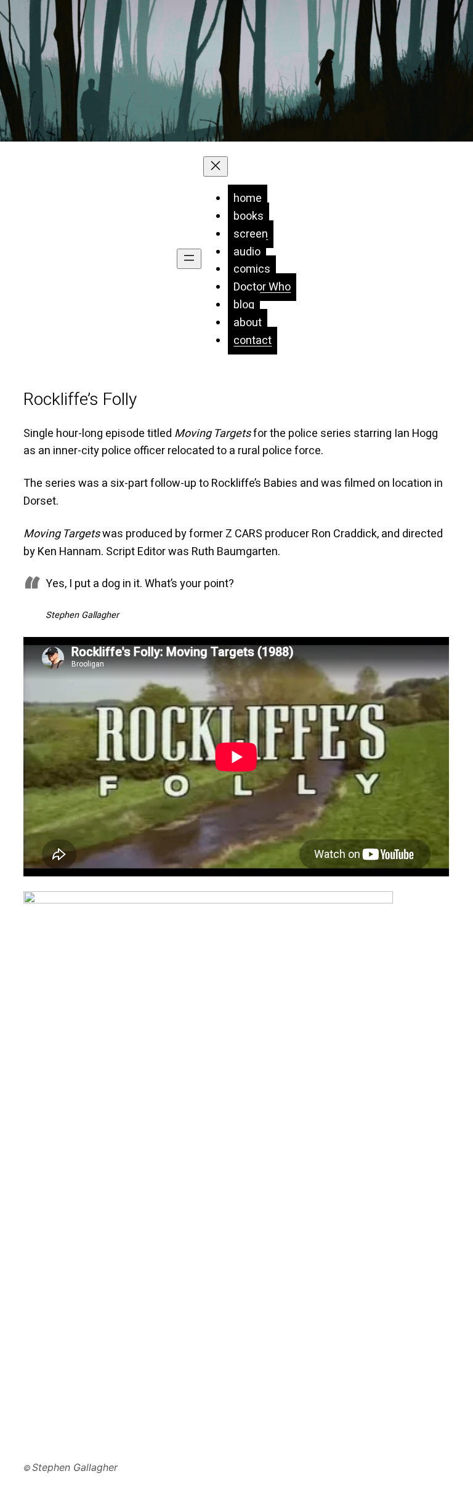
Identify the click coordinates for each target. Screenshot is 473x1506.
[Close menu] (215, 166)
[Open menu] (189, 259)
